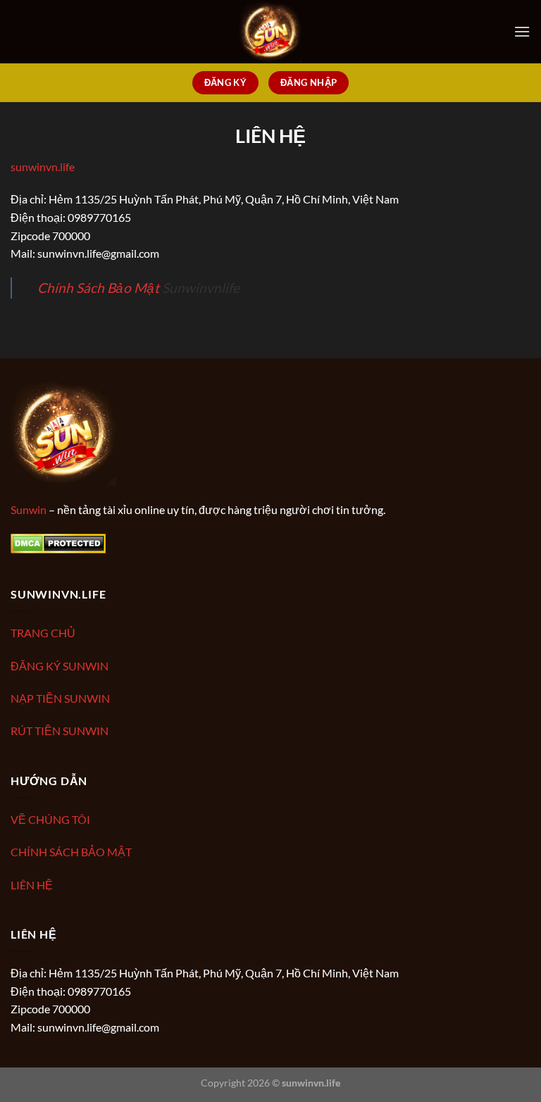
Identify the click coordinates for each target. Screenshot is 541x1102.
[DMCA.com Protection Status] (58, 542)
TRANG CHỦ (43, 632)
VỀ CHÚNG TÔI (50, 819)
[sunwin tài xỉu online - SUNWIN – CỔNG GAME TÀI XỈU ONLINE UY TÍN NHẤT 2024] (270, 31)
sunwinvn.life (43, 166)
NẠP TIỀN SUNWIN (60, 698)
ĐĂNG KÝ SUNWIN (59, 665)
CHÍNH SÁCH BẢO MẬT (71, 851)
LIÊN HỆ (32, 884)
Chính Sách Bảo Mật (98, 288)
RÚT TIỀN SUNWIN (59, 730)
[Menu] (522, 31)
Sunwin (28, 509)
